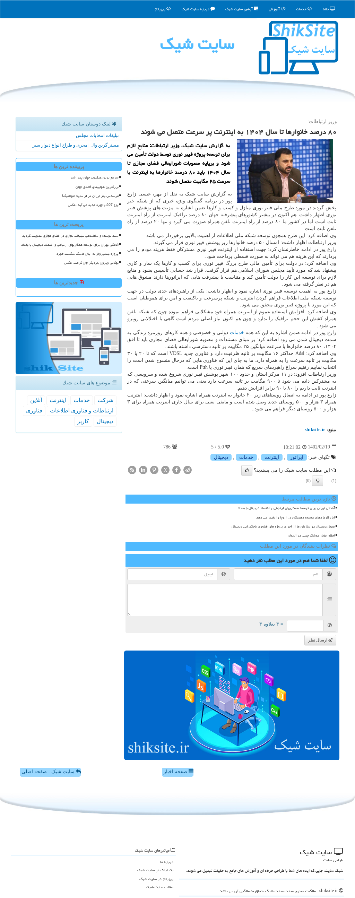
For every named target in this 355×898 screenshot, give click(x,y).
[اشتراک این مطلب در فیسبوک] (176, 469)
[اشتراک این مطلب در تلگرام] (187, 469)
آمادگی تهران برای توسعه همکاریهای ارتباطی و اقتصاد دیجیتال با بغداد (286, 508)
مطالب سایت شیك (159, 887)
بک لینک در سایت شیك (155, 870)
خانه (326, 8)
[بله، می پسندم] (246, 470)
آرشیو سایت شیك (239, 8)
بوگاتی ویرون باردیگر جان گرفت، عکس (91, 262)
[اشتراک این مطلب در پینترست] (154, 469)
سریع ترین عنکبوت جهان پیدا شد (95, 177)
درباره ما (166, 861)
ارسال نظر (318, 640)
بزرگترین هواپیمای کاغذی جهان (97, 186)
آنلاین (36, 400)
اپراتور (296, 457)
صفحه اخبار (176, 771)
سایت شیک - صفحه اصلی (48, 771)
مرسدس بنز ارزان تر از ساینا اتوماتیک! (90, 195)
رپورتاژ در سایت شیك (156, 878)
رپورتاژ (160, 8)
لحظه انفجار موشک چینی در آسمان (311, 535)
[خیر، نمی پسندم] (317, 481)
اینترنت (272, 457)
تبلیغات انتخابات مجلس (97, 135)
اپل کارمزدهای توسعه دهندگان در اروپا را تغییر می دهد (295, 517)
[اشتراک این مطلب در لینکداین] (143, 469)
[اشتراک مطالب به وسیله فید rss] (132, 469)
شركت (105, 400)
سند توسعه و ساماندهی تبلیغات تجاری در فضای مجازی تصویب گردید (70, 235)
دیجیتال (221, 457)
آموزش (275, 8)
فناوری (34, 410)
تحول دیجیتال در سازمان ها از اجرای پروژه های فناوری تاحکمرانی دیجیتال (283, 526)
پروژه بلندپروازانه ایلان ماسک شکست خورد (88, 253)
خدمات (302, 8)
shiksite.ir (315, 429)
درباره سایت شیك (196, 8)
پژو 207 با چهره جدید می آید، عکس (93, 204)
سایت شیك (197, 44)
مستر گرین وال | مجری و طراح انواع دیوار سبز (76, 145)
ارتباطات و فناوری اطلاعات (81, 410)
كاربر (83, 421)
